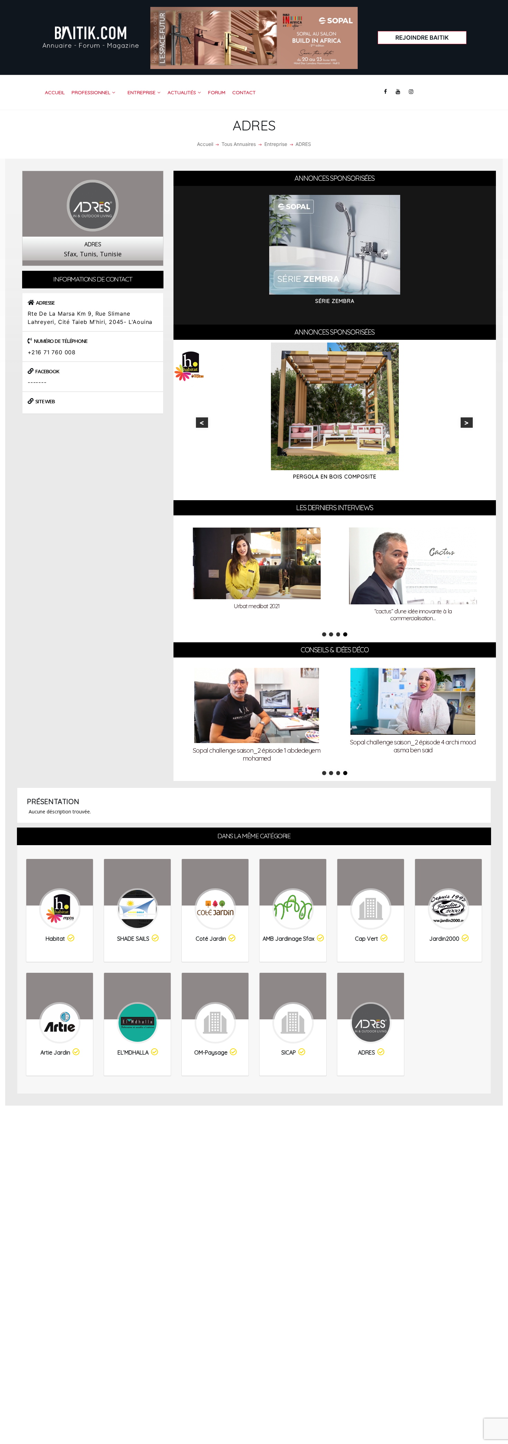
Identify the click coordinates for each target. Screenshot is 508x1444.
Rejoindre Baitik (422, 37)
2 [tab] (331, 634)
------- (37, 382)
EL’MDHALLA (133, 1052)
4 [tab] (345, 634)
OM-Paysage (210, 1052)
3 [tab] (338, 634)
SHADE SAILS (133, 938)
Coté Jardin (211, 938)
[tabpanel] (256, 576)
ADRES (366, 1052)
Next (467, 422)
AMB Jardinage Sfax (288, 938)
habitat (55, 938)
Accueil (205, 144)
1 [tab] (324, 634)
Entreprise (275, 144)
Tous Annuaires (239, 144)
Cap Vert (366, 938)
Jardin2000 (444, 938)
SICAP (288, 1052)
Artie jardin (55, 1052)
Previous (202, 422)
